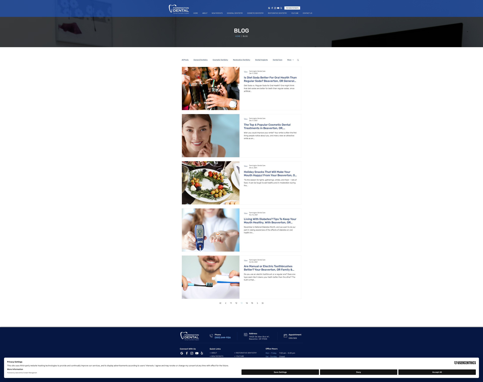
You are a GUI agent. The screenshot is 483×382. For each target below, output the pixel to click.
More (289, 60)
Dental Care (277, 60)
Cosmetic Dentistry (220, 60)
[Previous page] (225, 303)
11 (231, 303)
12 (236, 303)
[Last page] (262, 303)
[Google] (269, 8)
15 (252, 303)
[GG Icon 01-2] (182, 353)
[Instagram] (275, 8)
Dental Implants (261, 60)
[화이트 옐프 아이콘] (202, 353)
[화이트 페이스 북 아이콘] (187, 353)
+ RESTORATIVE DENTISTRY (245, 353)
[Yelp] (281, 8)
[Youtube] (278, 8)
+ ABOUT (213, 353)
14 (247, 303)
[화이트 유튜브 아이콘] (197, 353)
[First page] (220, 303)
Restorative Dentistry (241, 60)
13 (242, 303)
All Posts (185, 60)
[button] (205, 13)
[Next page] (257, 303)
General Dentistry (201, 60)
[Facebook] (272, 8)
